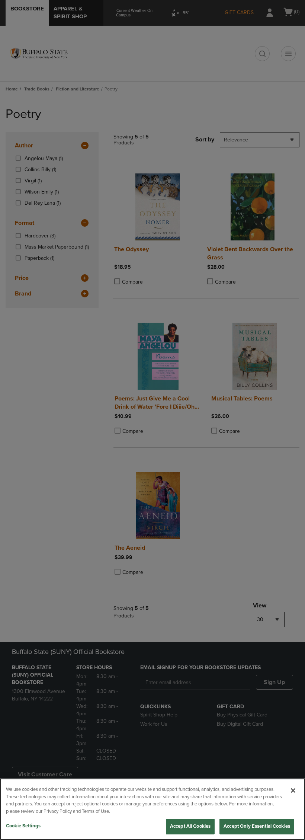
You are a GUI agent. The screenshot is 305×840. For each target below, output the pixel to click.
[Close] (293, 790)
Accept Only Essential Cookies (257, 826)
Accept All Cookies (190, 826)
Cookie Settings (23, 826)
